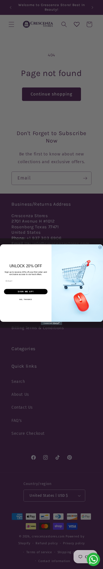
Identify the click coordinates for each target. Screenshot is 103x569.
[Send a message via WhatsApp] (93, 559)
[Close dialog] (100, 247)
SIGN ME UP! (26, 291)
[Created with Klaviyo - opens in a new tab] (51, 323)
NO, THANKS (25, 299)
